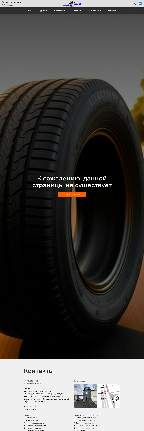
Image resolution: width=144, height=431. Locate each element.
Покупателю (94, 11)
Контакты (113, 11)
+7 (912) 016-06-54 (14, 2)
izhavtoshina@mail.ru (32, 383)
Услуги (77, 11)
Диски (43, 11)
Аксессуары (60, 11)
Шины (30, 11)
